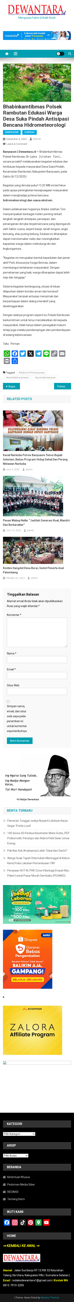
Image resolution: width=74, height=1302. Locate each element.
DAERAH (29, 132)
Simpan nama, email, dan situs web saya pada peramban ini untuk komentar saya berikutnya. (17, 719)
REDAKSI (12, 1191)
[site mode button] (60, 54)
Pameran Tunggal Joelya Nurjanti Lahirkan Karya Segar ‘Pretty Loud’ (37, 823)
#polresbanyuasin (45, 377)
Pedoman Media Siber (21, 1184)
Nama (11, 653)
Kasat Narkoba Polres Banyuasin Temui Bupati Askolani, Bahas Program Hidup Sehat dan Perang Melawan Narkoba (35, 459)
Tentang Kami (16, 1199)
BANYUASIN (11, 132)
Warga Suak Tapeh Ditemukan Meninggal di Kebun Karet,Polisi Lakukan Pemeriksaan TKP (38, 861)
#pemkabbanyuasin (17, 377)
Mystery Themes (50, 1297)
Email (11, 669)
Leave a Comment (17, 143)
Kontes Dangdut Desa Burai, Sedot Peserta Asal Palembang (33, 570)
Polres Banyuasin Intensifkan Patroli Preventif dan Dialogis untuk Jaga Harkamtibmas (64, 386)
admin (37, 138)
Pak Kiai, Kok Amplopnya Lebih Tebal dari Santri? (37, 850)
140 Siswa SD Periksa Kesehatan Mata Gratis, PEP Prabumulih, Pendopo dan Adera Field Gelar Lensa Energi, (38, 838)
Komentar (14, 614)
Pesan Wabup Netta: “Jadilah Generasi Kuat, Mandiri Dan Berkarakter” (36, 522)
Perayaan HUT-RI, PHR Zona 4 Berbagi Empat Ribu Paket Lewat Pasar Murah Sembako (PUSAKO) (38, 873)
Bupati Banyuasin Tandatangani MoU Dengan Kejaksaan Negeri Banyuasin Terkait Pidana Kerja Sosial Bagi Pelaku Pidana (14, 386)
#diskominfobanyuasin (32, 372)
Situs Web (13, 685)
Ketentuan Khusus (18, 1177)
